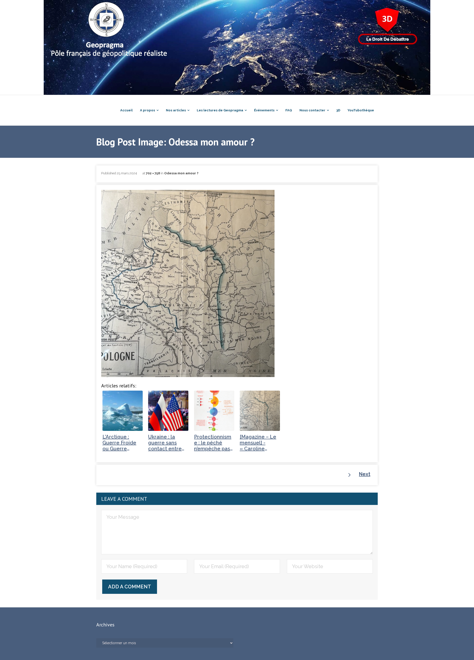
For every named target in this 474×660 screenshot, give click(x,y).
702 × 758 (153, 173)
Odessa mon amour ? (181, 173)
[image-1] (188, 283)
